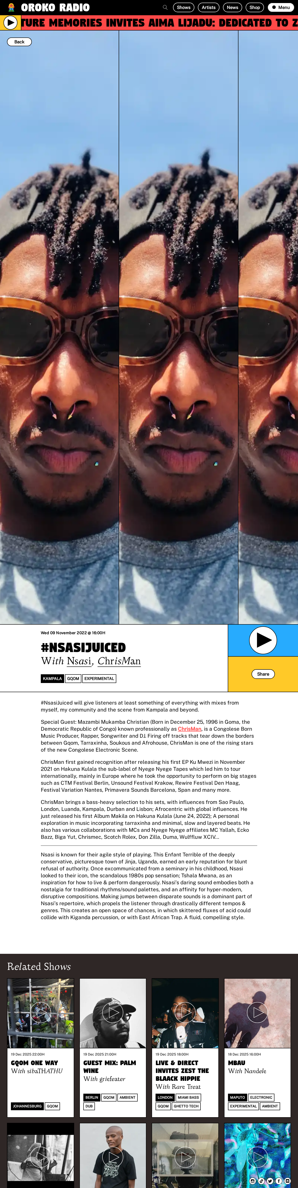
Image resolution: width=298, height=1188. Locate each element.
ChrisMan (189, 729)
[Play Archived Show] (263, 640)
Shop (255, 7)
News (232, 7)
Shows (183, 7)
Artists (209, 7)
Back (19, 41)
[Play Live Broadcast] (10, 23)
